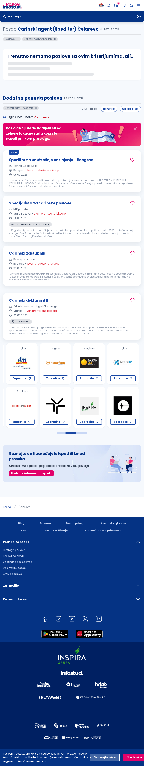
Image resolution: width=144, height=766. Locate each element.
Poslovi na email (13, 556)
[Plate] (116, 5)
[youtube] (72, 619)
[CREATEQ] (119, 407)
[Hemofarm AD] (52, 363)
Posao (7, 507)
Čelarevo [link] (24, 507)
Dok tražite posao (14, 568)
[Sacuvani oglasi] (124, 5)
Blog (21, 523)
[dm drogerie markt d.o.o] (18, 363)
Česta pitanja (75, 523)
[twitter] (85, 619)
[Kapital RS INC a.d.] (119, 363)
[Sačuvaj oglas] (132, 159)
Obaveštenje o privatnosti (104, 530)
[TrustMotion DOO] (52, 407)
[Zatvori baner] (135, 129)
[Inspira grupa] (85, 407)
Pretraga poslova (14, 550)
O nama (45, 523)
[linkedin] (99, 619)
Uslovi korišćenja (56, 530)
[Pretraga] (108, 5)
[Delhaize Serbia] (18, 407)
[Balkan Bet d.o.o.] (85, 363)
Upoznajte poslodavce (17, 562)
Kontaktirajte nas (113, 523)
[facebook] (45, 619)
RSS (23, 530)
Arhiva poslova (12, 574)
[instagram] (58, 619)
